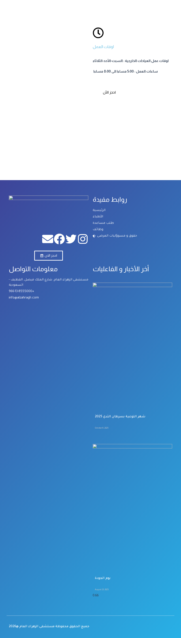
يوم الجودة (103, 578)
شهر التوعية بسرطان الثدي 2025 (120, 417)
